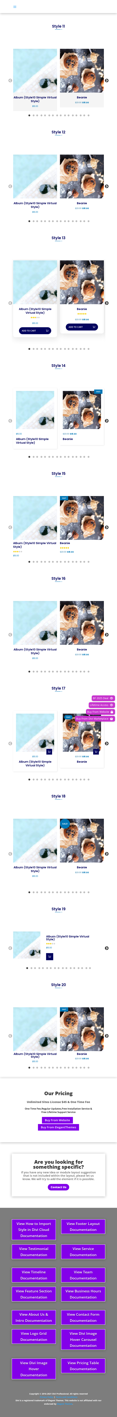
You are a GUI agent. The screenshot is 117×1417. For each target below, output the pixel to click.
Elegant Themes (64, 1403)
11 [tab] (68, 115)
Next (106, 80)
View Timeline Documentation (33, 1275)
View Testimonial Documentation (33, 1251)
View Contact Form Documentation (83, 1317)
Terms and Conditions (66, 1397)
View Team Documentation (83, 1275)
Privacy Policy (46, 1397)
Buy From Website (57, 1120)
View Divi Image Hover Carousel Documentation (83, 1339)
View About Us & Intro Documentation (34, 1317)
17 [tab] (89, 968)
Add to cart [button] (29, 330)
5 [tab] (45, 115)
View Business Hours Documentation (83, 1294)
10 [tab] (64, 115)
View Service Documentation (83, 1251)
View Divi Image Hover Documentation (33, 1368)
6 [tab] (49, 115)
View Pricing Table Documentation (83, 1365)
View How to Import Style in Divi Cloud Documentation (34, 1229)
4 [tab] (41, 115)
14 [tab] (80, 115)
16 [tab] (88, 115)
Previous (9, 80)
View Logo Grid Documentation (33, 1336)
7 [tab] (52, 115)
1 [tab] (29, 115)
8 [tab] (57, 115)
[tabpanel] (35, 79)
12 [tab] (72, 115)
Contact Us (58, 1187)
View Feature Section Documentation (34, 1294)
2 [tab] (33, 115)
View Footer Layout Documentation (83, 1226)
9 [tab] (60, 115)
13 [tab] (76, 115)
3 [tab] (37, 115)
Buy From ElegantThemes (58, 1127)
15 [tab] (84, 115)
